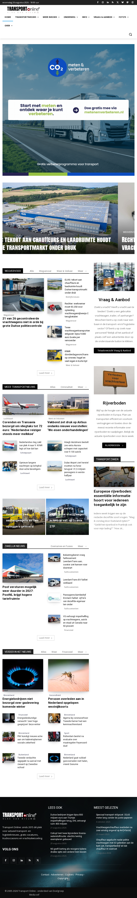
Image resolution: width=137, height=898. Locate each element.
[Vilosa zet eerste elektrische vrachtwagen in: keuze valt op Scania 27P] (67, 517)
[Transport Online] (26, 10)
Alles (52, 387)
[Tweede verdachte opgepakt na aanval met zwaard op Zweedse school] (8, 758)
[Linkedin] (108, 3)
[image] (114, 277)
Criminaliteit (67, 387)
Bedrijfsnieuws (72, 297)
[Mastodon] (127, 3)
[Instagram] (103, 3)
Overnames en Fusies (62, 546)
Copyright (63, 878)
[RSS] (113, 3)
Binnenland (9, 695)
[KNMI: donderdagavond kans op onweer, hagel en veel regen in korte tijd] (54, 355)
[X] (118, 3)
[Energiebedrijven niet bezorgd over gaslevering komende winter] (22, 675)
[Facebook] (98, 3)
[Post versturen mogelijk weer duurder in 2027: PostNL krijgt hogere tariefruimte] (22, 568)
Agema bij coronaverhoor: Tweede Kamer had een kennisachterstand (75, 721)
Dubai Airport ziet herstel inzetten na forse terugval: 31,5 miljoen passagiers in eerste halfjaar (76, 469)
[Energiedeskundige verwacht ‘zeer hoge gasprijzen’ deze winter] (8, 718)
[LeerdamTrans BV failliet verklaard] (54, 582)
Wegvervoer (22, 232)
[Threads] (132, 3)
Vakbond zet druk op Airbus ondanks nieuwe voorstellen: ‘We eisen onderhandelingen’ (67, 426)
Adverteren (57, 874)
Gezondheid (55, 695)
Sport (66, 733)
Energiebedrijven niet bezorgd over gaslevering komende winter (20, 702)
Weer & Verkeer (65, 271)
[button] (130, 34)
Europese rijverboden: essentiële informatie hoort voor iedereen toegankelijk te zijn (113, 498)
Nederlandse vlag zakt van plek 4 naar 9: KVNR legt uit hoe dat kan (30, 445)
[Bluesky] (123, 3)
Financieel (8, 581)
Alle (32, 271)
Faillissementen (71, 572)
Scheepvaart (25, 452)
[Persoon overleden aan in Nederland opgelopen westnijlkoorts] (68, 675)
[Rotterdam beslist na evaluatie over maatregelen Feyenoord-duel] (54, 736)
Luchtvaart (8, 418)
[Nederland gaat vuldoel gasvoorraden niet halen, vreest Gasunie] (54, 758)
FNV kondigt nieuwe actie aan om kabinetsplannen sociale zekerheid (29, 739)
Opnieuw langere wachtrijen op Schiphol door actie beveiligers (30, 465)
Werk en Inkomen (56, 418)
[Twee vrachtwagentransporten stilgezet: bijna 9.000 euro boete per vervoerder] (54, 331)
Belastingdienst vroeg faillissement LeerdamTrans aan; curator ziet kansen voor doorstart (75, 561)
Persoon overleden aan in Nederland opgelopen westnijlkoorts (66, 702)
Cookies (69, 874)
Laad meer (44, 372)
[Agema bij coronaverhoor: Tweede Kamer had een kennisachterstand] (54, 718)
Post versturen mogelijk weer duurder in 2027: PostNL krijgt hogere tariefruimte (19, 592)
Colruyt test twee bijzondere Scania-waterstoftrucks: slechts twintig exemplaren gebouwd (68, 836)
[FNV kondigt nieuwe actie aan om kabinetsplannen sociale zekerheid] (8, 736)
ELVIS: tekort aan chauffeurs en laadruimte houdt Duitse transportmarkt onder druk (76, 286)
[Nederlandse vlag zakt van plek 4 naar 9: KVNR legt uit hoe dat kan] (9, 446)
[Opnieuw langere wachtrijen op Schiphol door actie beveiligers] (9, 466)
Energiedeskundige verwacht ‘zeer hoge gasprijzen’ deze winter (28, 721)
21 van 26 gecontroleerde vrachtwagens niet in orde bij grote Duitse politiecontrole (72, 243)
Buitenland (24, 754)
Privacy (79, 874)
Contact (45, 874)
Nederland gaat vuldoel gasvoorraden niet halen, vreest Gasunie (75, 761)
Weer (54, 652)
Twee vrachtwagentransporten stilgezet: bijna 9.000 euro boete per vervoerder (77, 334)
